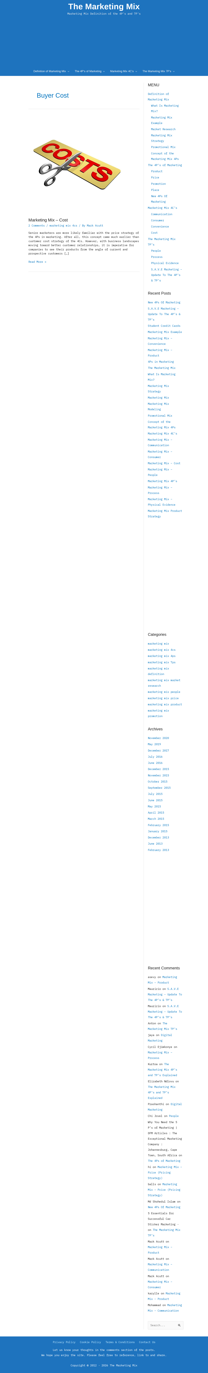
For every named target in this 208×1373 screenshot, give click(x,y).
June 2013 (155, 843)
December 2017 (158, 750)
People (156, 251)
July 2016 (155, 756)
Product (156, 171)
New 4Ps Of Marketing (164, 302)
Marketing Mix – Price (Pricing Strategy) (165, 1172)
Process (156, 257)
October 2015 (157, 781)
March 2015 (156, 819)
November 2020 (158, 738)
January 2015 (157, 831)
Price (155, 177)
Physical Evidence (165, 263)
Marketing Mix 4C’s (162, 208)
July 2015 (155, 794)
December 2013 (158, 837)
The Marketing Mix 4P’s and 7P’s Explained (162, 1069)
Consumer (157, 220)
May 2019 (154, 744)
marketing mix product (165, 704)
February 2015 (158, 825)
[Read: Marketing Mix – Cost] (77, 164)
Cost (154, 232)
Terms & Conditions (120, 1342)
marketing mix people (164, 692)
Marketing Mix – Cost (48, 220)
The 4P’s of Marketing (165, 165)
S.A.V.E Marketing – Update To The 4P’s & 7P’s (166, 275)
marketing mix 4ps (162, 656)
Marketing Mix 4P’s (162, 481)
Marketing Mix (158, 397)
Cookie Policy (90, 1342)
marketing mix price (163, 698)
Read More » (37, 262)
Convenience (160, 226)
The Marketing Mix (104, 6)
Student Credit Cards (164, 326)
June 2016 (155, 763)
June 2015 (155, 800)
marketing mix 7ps (162, 662)
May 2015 (154, 806)
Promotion (158, 184)
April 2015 (156, 812)
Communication (161, 214)
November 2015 (158, 775)
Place (155, 190)
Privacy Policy (64, 1342)
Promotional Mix (163, 147)
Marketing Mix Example (165, 332)
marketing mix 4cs (63, 225)
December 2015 (158, 769)
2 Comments (36, 225)
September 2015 (159, 788)
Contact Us (147, 1342)
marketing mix (158, 643)
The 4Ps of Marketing (164, 1161)
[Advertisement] (104, 44)
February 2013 (158, 850)
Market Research (163, 129)
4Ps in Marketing (161, 361)
